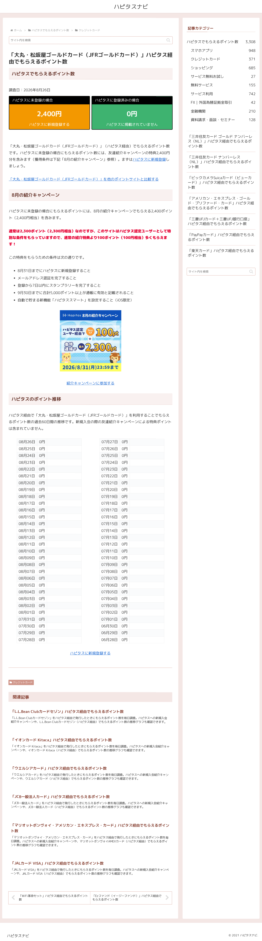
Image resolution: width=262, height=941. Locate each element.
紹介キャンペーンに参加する (90, 383)
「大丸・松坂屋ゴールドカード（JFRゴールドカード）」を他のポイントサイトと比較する (84, 179)
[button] (168, 40)
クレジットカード (23, 682)
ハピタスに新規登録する (90, 653)
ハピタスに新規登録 (149, 159)
